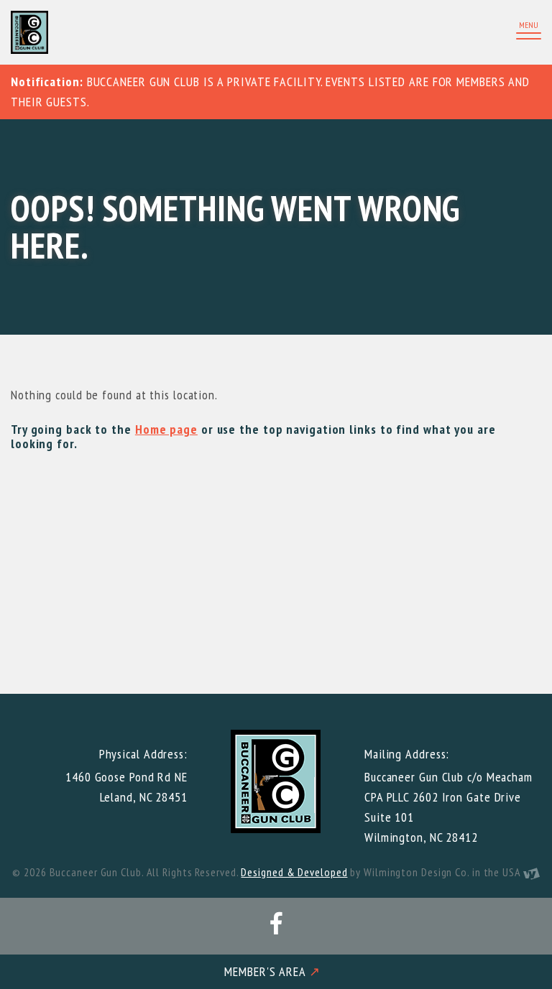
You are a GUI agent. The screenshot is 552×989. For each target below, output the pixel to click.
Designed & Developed (294, 872)
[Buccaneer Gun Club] (140, 32)
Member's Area (272, 971)
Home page (166, 429)
